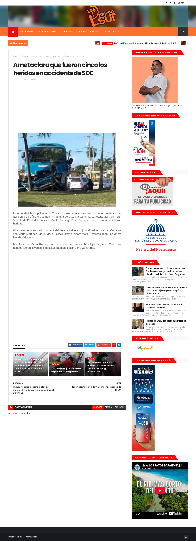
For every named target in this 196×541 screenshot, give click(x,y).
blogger (97, 407)
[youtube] (174, 2)
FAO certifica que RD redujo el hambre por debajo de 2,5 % (132, 43)
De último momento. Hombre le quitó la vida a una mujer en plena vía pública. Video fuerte (166, 290)
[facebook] (166, 2)
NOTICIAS (179, 43)
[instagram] (178, 2)
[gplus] (183, 2)
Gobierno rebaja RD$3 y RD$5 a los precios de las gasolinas (67, 370)
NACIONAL (24, 56)
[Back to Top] (186, 537)
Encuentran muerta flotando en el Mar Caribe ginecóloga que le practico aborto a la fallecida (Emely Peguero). (166, 271)
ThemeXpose (31, 536)
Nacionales (27, 31)
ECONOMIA (93, 43)
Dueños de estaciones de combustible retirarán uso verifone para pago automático (100, 367)
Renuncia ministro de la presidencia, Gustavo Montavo (165, 306)
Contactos (112, 31)
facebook (119, 407)
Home (16, 56)
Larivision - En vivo (88, 31)
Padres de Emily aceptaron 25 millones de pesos (166, 322)
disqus (108, 407)
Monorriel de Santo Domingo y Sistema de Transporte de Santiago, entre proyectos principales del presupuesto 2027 (30, 365)
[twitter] (170, 2)
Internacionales (48, 31)
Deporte (68, 31)
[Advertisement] (67, 108)
